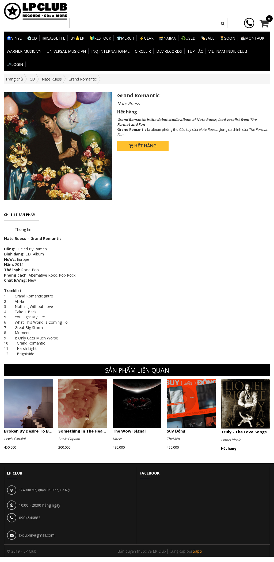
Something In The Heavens (85, 431)
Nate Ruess (52, 79)
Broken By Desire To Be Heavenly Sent (42, 431)
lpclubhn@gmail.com (37, 535)
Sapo (197, 551)
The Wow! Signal (129, 431)
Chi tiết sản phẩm (20, 214)
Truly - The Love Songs (244, 431)
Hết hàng (145, 146)
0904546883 (29, 517)
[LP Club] (35, 10)
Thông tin (23, 229)
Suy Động (176, 431)
